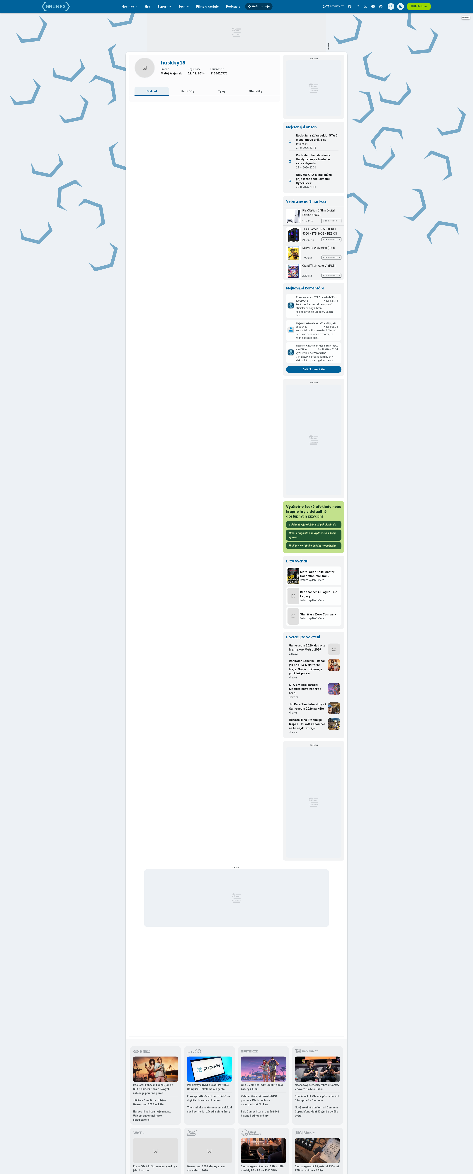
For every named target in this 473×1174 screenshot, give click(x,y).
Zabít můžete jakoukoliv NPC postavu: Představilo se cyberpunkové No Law (259, 1100)
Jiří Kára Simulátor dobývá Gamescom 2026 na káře (307, 706)
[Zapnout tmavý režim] (400, 6)
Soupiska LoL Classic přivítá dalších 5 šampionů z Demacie (317, 1098)
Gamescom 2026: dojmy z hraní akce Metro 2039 (307, 647)
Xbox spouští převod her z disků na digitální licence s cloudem (208, 1098)
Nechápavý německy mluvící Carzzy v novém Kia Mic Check (317, 1087)
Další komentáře (314, 369)
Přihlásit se (419, 6)
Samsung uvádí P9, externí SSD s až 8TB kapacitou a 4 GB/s (317, 1168)
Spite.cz (294, 697)
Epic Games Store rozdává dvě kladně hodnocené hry (260, 1113)
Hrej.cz (293, 677)
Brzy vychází (297, 561)
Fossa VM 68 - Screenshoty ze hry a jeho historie (155, 1168)
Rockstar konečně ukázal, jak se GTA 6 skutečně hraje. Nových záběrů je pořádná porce (307, 667)
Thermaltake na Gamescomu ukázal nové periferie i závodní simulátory (209, 1109)
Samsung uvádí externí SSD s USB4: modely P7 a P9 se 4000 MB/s (263, 1168)
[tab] (152, 91)
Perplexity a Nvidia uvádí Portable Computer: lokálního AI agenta (208, 1087)
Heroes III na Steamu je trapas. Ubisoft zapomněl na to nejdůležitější (307, 724)
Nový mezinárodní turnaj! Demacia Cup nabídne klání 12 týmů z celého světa (316, 1111)
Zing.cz (293, 653)
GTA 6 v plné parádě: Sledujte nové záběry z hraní (305, 689)
